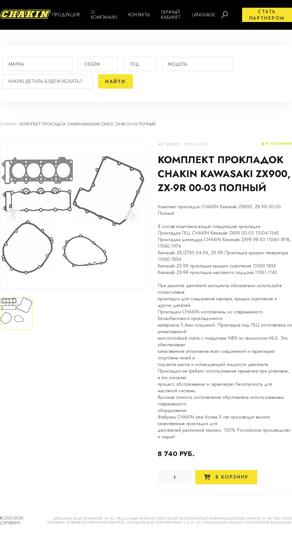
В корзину (231, 477)
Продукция (66, 14)
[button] (132, 215)
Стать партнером (267, 14)
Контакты (139, 14)
